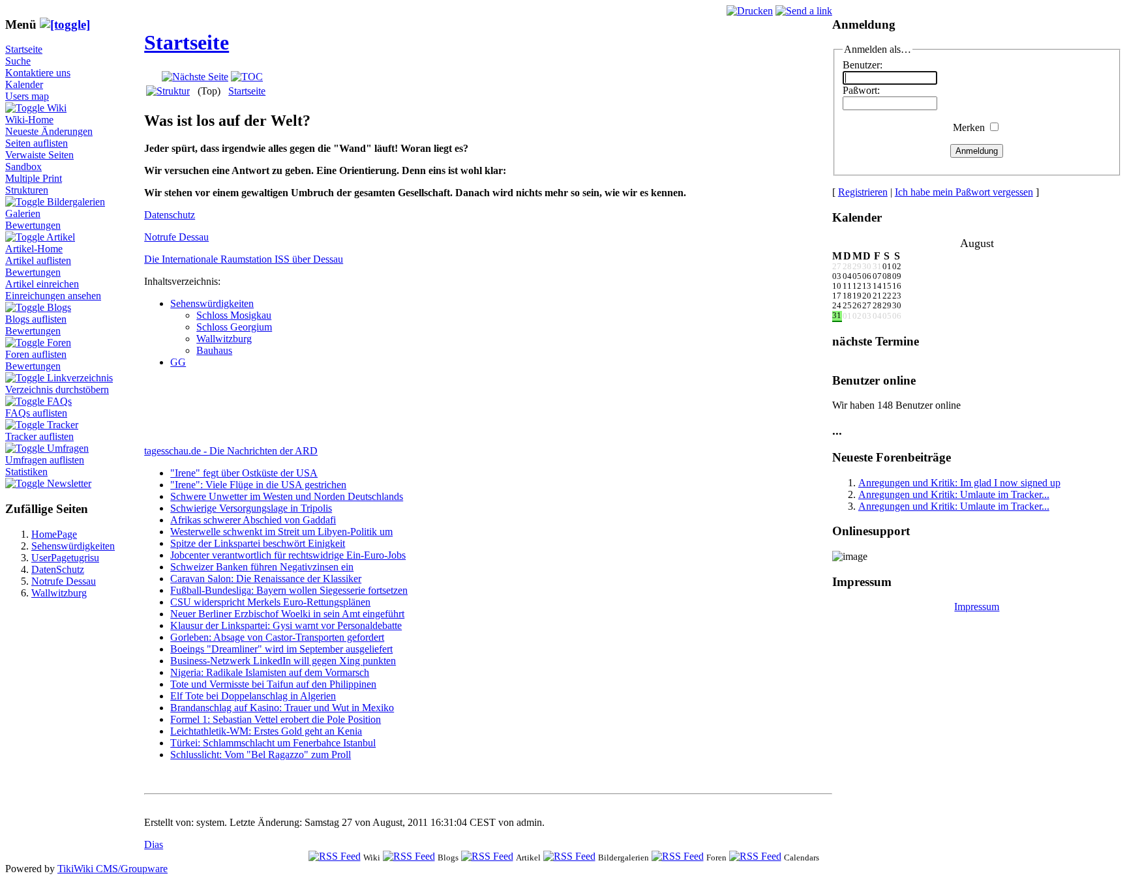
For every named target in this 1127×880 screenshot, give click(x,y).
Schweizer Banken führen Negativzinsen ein (261, 566)
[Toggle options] (26, 107)
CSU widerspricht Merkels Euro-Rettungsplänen (270, 602)
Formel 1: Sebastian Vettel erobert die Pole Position (275, 719)
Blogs (59, 307)
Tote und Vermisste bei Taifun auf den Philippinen (273, 684)
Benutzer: (862, 64)
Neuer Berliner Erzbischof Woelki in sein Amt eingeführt (287, 613)
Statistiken (26, 471)
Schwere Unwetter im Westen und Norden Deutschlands (286, 496)
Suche (18, 60)
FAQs (59, 401)
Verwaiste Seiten (39, 154)
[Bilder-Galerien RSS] (569, 856)
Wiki (57, 107)
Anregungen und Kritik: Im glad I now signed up (959, 482)
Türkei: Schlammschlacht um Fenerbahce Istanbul (273, 742)
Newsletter (69, 483)
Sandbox (23, 166)
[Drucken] (750, 10)
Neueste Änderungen (49, 131)
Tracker (62, 424)
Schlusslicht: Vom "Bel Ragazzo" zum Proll (260, 754)
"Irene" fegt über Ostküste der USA (244, 472)
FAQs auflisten (36, 412)
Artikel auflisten (38, 260)
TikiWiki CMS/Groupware (112, 868)
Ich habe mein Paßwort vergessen (964, 192)
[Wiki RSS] (334, 856)
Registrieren (863, 192)
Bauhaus (214, 350)
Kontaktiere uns (37, 72)
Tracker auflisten (39, 436)
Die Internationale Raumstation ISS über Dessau (243, 259)
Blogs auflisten (36, 319)
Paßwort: (861, 90)
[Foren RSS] (678, 856)
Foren (59, 342)
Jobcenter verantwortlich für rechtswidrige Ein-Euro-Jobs (288, 555)
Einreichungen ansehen (53, 295)
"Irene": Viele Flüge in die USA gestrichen (258, 484)
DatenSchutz (57, 569)
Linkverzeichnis (80, 377)
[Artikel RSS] (487, 856)
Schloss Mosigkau (233, 315)
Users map (27, 96)
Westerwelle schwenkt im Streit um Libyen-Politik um (281, 531)
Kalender (24, 84)
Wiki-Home (29, 119)
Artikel (60, 236)
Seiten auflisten (36, 143)
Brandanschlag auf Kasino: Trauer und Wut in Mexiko (282, 707)
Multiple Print (33, 178)
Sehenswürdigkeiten (73, 545)
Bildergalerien (76, 201)
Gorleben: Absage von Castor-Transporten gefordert (277, 637)
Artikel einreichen (42, 283)
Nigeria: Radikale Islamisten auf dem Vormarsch (269, 672)
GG (178, 362)
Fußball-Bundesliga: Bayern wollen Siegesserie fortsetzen (289, 590)
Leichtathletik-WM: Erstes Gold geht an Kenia (266, 731)
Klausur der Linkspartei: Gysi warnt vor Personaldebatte (286, 625)
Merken (969, 127)
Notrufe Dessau (63, 581)
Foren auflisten (36, 354)
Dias (153, 844)
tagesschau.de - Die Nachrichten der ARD (231, 450)
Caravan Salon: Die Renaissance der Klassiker (265, 578)
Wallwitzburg (59, 592)
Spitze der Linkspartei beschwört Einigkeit (257, 543)
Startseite (23, 49)
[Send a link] (803, 10)
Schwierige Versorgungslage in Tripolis (251, 508)
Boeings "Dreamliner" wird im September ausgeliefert (281, 648)
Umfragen (68, 448)
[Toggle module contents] (65, 24)
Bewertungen (33, 225)
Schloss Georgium (234, 326)
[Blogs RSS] (409, 856)
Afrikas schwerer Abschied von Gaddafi (253, 519)
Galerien (22, 213)
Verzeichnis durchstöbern (57, 389)
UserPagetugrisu (65, 557)
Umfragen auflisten (44, 459)
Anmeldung (976, 151)
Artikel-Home (34, 248)
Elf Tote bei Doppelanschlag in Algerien (253, 695)
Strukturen (26, 190)
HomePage (54, 534)
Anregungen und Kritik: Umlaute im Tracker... (953, 494)
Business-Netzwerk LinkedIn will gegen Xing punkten (283, 660)
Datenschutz (169, 214)
